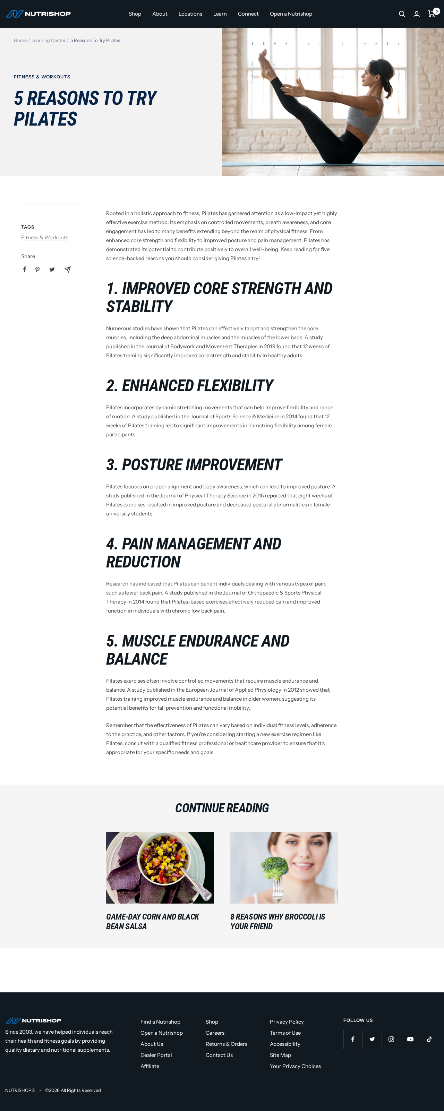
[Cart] (431, 13)
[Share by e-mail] (68, 269)
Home (20, 40)
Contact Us (219, 1055)
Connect (248, 13)
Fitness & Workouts (42, 76)
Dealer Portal (156, 1055)
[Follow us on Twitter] (372, 1039)
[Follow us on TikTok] (429, 1039)
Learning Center (49, 40)
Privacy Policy (287, 1021)
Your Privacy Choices (295, 1066)
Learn (220, 13)
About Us (151, 1044)
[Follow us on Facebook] (352, 1039)
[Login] (416, 14)
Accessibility (285, 1044)
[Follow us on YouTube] (410, 1039)
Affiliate (149, 1066)
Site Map (280, 1055)
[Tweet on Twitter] (52, 269)
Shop (135, 13)
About (160, 13)
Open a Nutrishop (291, 13)
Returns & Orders (226, 1044)
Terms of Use (285, 1032)
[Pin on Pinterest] (37, 269)
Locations (190, 13)
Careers (215, 1032)
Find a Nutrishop (160, 1021)
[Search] (402, 14)
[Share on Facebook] (24, 269)
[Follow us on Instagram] (391, 1039)
